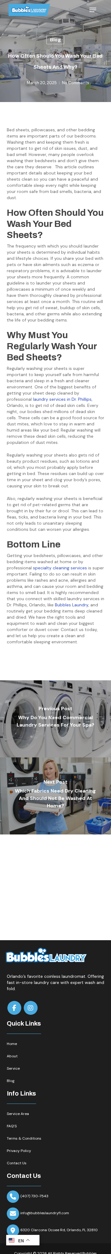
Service (13, 1068)
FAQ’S (12, 1126)
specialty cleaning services (60, 568)
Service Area (18, 1113)
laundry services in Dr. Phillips (62, 399)
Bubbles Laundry (71, 605)
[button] (92, 10)
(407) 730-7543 (34, 1196)
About (12, 1056)
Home (12, 1043)
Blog (55, 39)
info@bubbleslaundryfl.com (44, 1213)
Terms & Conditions (24, 1138)
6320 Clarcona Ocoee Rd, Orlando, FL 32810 (59, 1229)
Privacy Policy (19, 1150)
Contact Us (17, 1163)
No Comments (75, 82)
